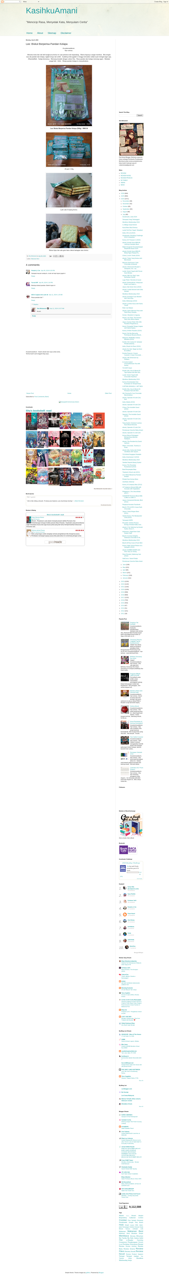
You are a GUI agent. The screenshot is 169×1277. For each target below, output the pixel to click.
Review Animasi (131, 1246)
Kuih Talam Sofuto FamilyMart (129, 1174)
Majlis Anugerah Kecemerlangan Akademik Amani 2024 (132, 247)
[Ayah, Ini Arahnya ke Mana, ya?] (65, 447)
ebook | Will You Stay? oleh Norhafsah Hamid (130, 276)
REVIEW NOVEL (126, 175)
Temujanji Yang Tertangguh (131, 219)
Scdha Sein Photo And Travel (130, 1194)
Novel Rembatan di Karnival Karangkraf (136, 722)
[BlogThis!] (56, 256)
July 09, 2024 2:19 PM (46, 282)
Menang (132, 1236)
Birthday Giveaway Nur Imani (136, 657)
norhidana (131, 926)
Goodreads (123, 1222)
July (124, 214)
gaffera (88, 1272)
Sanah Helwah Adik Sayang (129, 1168)
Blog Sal (124, 1010)
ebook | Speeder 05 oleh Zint (131, 404)
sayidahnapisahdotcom (129, 1051)
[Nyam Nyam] (99, 478)
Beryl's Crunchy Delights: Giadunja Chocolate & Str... (131, 536)
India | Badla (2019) (128, 402)
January (125, 578)
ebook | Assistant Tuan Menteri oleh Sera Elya (132, 297)
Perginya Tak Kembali (134, 623)
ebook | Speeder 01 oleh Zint (131, 433)
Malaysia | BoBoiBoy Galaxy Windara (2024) (131, 338)
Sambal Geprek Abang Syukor (131, 462)
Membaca (124, 1236)
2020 (123, 589)
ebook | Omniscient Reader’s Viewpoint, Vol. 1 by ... (131, 267)
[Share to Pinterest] (63, 256)
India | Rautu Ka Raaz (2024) (131, 346)
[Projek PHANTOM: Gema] (87, 448)
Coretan (123, 1220)
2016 (123, 600)
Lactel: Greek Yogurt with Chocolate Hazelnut (130, 375)
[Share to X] (58, 256)
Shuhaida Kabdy (126, 1167)
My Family (123, 1238)
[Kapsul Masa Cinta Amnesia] (99, 446)
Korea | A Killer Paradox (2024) (132, 330)
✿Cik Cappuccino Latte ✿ (39, 295)
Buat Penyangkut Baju (129, 469)
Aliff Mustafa (36, 519)
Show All (141, 1080)
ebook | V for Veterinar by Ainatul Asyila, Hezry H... (132, 528)
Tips (142, 1256)
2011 (123, 613)
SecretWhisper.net (127, 1063)
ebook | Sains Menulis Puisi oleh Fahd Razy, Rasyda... (132, 311)
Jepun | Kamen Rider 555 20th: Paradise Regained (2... (132, 322)
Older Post (108, 393)
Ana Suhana (125, 1131)
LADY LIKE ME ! (126, 1016)
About (40, 33)
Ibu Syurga (124, 1092)
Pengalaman (123, 1242)
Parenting (140, 1240)
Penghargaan (133, 1242)
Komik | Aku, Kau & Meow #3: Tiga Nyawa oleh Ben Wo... (131, 371)
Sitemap (52, 33)
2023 (123, 581)
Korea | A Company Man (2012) (132, 484)
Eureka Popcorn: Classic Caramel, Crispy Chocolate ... (132, 354)
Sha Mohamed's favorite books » (103, 488)
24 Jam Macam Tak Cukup (128, 989)
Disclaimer (66, 33)
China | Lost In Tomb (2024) (131, 255)
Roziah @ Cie (35, 270)
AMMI (123, 1039)
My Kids (130, 1238)
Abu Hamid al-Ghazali (38, 532)
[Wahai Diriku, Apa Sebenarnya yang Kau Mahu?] (76, 428)
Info (136, 1225)
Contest (140, 1218)
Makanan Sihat (124, 1233)
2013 (123, 608)
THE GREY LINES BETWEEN (130, 1069)
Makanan (122, 1231)
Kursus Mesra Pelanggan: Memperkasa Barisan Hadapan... (130, 437)
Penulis (140, 1242)
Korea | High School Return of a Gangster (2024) (132, 546)
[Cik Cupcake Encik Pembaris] (65, 465)
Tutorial (121, 1258)
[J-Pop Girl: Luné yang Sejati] (42, 447)
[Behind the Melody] (31, 447)
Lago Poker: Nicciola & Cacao (131, 280)
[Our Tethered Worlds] (42, 484)
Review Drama (129, 1249)
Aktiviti (121, 1215)
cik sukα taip (125, 1172)
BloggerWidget (138, 952)
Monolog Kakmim (127, 988)
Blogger (101, 1272)
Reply (33, 276)
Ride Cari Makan (127, 308)
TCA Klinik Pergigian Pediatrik (131, 454)
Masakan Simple (137, 1233)
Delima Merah (134, 706)
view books (139, 878)
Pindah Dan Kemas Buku (130, 479)
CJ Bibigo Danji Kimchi (129, 225)
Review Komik (130, 1251)
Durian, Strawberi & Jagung (131, 315)
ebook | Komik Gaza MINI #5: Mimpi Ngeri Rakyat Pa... (131, 252)
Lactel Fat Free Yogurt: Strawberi (132, 230)
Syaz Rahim (131, 894)
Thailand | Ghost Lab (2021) (131, 472)
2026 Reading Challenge (131, 863)
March (125, 572)
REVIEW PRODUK (126, 178)
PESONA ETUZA (126, 1104)
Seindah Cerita (126, 1120)
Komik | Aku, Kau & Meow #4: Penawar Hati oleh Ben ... (131, 390)
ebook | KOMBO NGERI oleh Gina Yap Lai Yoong (131, 550)
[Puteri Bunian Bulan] (31, 429)
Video (130, 1258)
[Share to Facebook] (60, 256)
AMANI (123, 182)
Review (121, 1246)
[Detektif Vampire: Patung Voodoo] (65, 485)
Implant (132, 1225)
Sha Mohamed (41, 308)
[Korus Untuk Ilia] (99, 428)
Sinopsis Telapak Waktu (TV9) (129, 1078)
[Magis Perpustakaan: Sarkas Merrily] (31, 467)
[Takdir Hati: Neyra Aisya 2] (54, 446)
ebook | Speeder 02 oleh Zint (131, 427)
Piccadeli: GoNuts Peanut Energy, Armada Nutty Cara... (132, 523)
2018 (123, 595)
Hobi (121, 1225)
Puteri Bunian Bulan (38, 517)
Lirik (141, 1229)
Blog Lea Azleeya (127, 1138)
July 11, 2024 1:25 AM (55, 295)
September (126, 209)
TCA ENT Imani (127, 368)
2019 (123, 592)
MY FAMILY (124, 180)
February (126, 575)
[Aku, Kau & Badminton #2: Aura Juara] (87, 428)
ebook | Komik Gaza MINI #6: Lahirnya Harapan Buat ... (131, 243)
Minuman (139, 1236)
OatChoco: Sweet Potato (130, 558)
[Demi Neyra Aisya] (76, 446)
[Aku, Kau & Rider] (87, 483)
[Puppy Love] (87, 467)
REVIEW (123, 173)
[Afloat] (42, 466)
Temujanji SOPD (127, 520)
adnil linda (131, 940)
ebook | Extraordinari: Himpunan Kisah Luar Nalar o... (132, 283)
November (126, 204)
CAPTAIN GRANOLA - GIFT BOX (132, 386)
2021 (123, 587)
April (124, 570)
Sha (128, 866)
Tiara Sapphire (126, 1076)
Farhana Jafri (132, 900)
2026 (123, 193)
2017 (123, 597)
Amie (129, 933)
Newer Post (30, 393)
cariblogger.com (126, 1089)
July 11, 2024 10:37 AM (57, 308)
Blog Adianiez (125, 1177)
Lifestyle (135, 1229)
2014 (123, 605)
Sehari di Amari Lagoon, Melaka (130, 1041)
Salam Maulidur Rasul (127, 1128)
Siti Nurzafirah (126, 1182)
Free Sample (132, 1220)
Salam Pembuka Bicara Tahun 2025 (131, 1178)
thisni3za (132, 946)
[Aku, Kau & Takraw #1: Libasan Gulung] (65, 428)
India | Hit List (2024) (128, 233)
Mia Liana (124, 1044)
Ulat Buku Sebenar (128, 482)
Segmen (140, 1254)
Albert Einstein (79, 501)
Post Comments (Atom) (41, 396)
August (125, 212)
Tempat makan (132, 1256)
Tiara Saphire (125, 993)
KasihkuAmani (51, 10)
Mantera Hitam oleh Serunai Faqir (136, 691)
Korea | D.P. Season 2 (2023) (131, 240)
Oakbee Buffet (138, 1238)
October (125, 206)
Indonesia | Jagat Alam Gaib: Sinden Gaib (131, 532)
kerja (130, 1260)
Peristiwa (126, 1244)
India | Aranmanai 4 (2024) (130, 457)
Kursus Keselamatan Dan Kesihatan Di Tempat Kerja (131, 382)
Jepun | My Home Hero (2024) (131, 287)
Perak (120, 1244)
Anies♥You (124, 974)
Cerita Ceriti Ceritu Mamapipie (131, 1000)
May (124, 567)
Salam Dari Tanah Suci (127, 1190)
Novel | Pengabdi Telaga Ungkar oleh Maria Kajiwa (132, 327)
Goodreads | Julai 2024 (129, 217)
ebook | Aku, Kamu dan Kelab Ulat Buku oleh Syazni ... (131, 450)
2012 (123, 611)
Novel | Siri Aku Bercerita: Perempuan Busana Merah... (132, 334)
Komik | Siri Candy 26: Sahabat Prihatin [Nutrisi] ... (132, 342)
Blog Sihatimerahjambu (129, 961)
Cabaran (132, 1218)
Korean (137, 1227)
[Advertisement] (69, 374)
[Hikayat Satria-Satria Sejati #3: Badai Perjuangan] (76, 485)
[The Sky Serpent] (54, 465)
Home (29, 33)
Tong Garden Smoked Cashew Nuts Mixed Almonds (132, 423)
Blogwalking (123, 1218)
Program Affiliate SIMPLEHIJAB (135, 674)
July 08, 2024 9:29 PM (48, 270)
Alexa (127, 1215)
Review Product (131, 1254)
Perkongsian (134, 1244)
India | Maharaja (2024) (129, 301)
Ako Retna (131, 920)
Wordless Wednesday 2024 (131, 222)
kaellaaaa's (125, 1056)
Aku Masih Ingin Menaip (128, 1025)
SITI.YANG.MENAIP (127, 1189)
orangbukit (124, 1126)
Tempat (121, 1256)
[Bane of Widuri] (99, 465)
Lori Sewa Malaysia (127, 1095)
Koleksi (132, 1227)
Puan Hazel (131, 913)
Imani (127, 1225)
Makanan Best (35, 258)
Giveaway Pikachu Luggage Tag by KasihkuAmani (136, 641)
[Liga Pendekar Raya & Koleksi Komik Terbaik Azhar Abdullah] (31, 483)
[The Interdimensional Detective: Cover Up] (76, 466)
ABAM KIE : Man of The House (131, 1034)
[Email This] (54, 256)
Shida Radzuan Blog (128, 1023)
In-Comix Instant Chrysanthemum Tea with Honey (131, 363)
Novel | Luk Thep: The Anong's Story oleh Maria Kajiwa (131, 318)
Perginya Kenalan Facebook (131, 504)
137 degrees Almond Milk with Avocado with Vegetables (131, 488)
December (126, 201)
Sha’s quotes (31, 497)
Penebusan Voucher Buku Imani (132, 561)
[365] (54, 427)
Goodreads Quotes (106, 505)
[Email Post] (50, 256)
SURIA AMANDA (126, 1115)
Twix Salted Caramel (136, 737)
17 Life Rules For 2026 (127, 1036)
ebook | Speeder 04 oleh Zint (131, 411)
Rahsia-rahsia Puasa (38, 530)
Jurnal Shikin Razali (127, 1147)
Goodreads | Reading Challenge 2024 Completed (132, 236)
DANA (123, 981)
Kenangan (126, 1227)
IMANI (123, 185)
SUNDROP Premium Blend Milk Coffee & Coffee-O (132, 496)
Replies (35, 304)
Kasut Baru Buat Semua (129, 227)
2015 (123, 603)
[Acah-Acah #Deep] (42, 428)
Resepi (140, 1244)
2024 (123, 199)
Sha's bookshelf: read (39, 410)
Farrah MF (34, 282)
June (124, 564)
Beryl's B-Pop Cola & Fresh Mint (132, 543)
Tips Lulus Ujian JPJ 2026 (128, 1053)
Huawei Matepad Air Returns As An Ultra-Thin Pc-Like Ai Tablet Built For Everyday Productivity (131, 1141)
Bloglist (141, 1215)
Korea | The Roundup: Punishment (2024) (129, 466)
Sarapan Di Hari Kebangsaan (129, 1116)
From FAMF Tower (127, 1160)
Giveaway (140, 1220)
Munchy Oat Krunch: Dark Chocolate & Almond (130, 263)
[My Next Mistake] (54, 485)
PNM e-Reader (126, 1240)
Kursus (128, 1229)
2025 (123, 196)
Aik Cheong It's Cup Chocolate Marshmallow (132, 394)
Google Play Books (136, 1222)
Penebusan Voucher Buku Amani (132, 430)
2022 (123, 584)
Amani (133, 1215)
